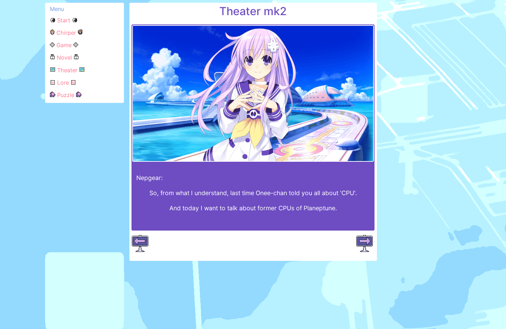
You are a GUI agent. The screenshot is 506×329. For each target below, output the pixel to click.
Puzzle (65, 95)
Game (64, 45)
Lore (63, 82)
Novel (64, 57)
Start (63, 20)
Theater (67, 70)
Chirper (66, 32)
